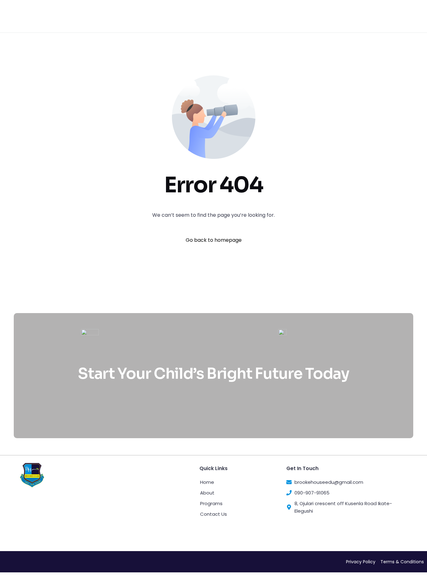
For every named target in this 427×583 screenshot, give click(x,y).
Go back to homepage (214, 240)
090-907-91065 (342, 16)
